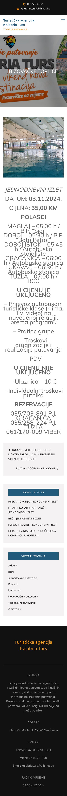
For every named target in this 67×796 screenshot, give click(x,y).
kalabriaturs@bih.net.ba (35, 8)
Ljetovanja (14, 590)
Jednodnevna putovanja (22, 578)
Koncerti (13, 584)
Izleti (11, 571)
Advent (12, 565)
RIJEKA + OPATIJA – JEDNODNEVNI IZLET (33, 501)
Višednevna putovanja (22, 602)
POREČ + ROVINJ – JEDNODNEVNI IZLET (32, 524)
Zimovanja (14, 609)
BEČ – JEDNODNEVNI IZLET (24, 518)
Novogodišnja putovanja (23, 596)
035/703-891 (35, 4)
